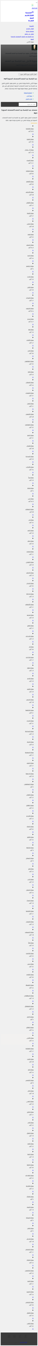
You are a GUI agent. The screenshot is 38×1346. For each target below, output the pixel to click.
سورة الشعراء (30, 393)
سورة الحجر (30, 276)
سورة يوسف (30, 245)
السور (32, 39)
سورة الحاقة (30, 847)
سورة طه (31, 329)
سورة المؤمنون (29, 361)
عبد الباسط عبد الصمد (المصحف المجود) (22, 36)
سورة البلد (31, 1069)
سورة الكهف (30, 308)
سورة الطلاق (30, 805)
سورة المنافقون (29, 784)
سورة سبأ (31, 477)
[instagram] (36, 8)
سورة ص (31, 520)
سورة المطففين (29, 995)
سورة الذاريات (30, 657)
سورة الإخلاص (29, 1302)
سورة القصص (30, 414)
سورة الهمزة (30, 1217)
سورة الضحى (30, 1101)
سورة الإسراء (30, 297)
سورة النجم (30, 678)
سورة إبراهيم (30, 266)
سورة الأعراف (30, 192)
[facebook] (32, 8)
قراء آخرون (29, 99)
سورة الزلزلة (30, 1165)
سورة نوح (31, 868)
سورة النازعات (30, 953)
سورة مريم (30, 319)
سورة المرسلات (29, 932)
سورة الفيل (30, 1228)
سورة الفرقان (30, 382)
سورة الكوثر (30, 1260)
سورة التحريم (30, 816)
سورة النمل (30, 403)
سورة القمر (30, 689)
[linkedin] (14, 1336)
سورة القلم (30, 837)
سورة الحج (31, 350)
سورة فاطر (30, 488)
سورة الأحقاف (29, 604)
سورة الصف (30, 763)
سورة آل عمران (29, 149)
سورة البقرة (30, 139)
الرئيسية (31, 26)
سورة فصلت (30, 551)
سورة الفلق (30, 1313)
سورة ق (31, 646)
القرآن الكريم (30, 28)
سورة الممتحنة (29, 752)
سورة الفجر (30, 1059)
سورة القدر (30, 1143)
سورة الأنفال (30, 202)
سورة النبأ (31, 942)
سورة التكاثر (30, 1196)
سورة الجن (30, 879)
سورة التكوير (30, 974)
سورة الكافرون (29, 1270)
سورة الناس (30, 1323)
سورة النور (31, 372)
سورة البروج (30, 1016)
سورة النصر (30, 1281)
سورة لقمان (30, 446)
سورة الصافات (29, 509)
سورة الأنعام (30, 181)
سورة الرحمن (30, 699)
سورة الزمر (31, 530)
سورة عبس (30, 964)
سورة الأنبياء (30, 340)
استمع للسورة (28, 92)
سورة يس (31, 498)
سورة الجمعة (30, 773)
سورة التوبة (30, 213)
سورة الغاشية (30, 1048)
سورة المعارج (30, 858)
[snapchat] (35, 8)
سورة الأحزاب (30, 467)
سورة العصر (30, 1207)
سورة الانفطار (30, 985)
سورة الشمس (29, 1080)
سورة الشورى (30, 562)
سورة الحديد (30, 720)
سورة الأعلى (30, 1038)
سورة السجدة (30, 456)
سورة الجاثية (30, 594)
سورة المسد (30, 1291)
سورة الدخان (30, 583)
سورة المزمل (30, 890)
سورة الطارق (30, 1027)
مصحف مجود (30, 31)
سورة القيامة (30, 911)
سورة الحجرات (30, 636)
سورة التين (31, 1122)
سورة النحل (30, 287)
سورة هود (31, 234)
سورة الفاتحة (30, 128)
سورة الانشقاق (29, 1006)
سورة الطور (30, 668)
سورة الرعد (30, 255)
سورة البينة (30, 1154)
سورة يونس (30, 223)
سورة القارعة (30, 1186)
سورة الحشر (30, 742)
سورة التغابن (30, 794)
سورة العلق (30, 1133)
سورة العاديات (29, 1175)
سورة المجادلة (29, 731)
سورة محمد (30, 615)
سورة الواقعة (29, 710)
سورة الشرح (30, 1112)
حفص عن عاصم (29, 34)
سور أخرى (29, 96)
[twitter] (33, 8)
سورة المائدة (30, 171)
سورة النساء (30, 160)
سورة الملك (30, 826)
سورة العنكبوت (29, 424)
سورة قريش (30, 1239)
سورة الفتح (30, 625)
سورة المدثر (30, 900)
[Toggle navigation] (36, 2)
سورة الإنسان (30, 921)
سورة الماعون (29, 1249)
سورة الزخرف (30, 572)
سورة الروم (30, 435)
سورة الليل (31, 1091)
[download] (33, 134)
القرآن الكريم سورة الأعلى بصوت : (27, 74)
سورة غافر (31, 541)
